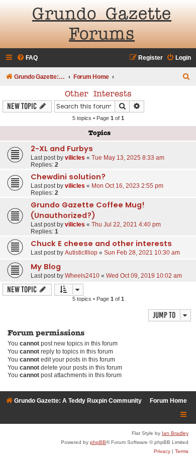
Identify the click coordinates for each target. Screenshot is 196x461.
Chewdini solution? (68, 177)
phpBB (98, 442)
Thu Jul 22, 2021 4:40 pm (126, 224)
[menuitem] (27, 58)
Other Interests (98, 94)
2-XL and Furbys (62, 149)
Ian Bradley (175, 433)
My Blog (46, 267)
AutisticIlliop (81, 252)
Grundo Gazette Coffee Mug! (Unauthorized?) (88, 210)
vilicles (75, 157)
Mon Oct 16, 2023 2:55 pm (127, 185)
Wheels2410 (82, 275)
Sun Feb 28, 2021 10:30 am (142, 252)
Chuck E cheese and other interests (101, 244)
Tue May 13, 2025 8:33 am (127, 157)
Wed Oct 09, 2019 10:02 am (144, 275)
